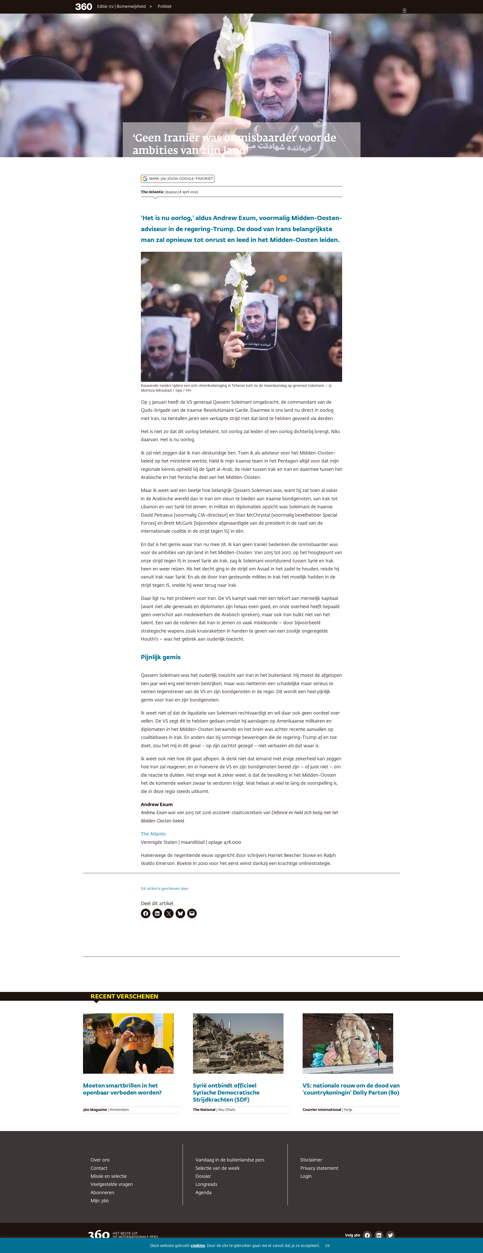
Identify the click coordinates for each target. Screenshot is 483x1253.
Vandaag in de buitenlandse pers (229, 1160)
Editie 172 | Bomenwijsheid (121, 7)
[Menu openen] (404, 11)
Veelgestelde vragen (112, 1184)
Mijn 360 (100, 1201)
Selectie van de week (217, 1168)
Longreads (206, 1184)
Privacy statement (319, 1168)
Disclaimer (311, 1160)
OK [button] (327, 1246)
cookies (198, 1246)
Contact (99, 1168)
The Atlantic (152, 192)
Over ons (100, 1160)
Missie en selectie (109, 1176)
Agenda (203, 1193)
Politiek (165, 7)
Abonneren (102, 1193)
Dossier (203, 1176)
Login (306, 1176)
